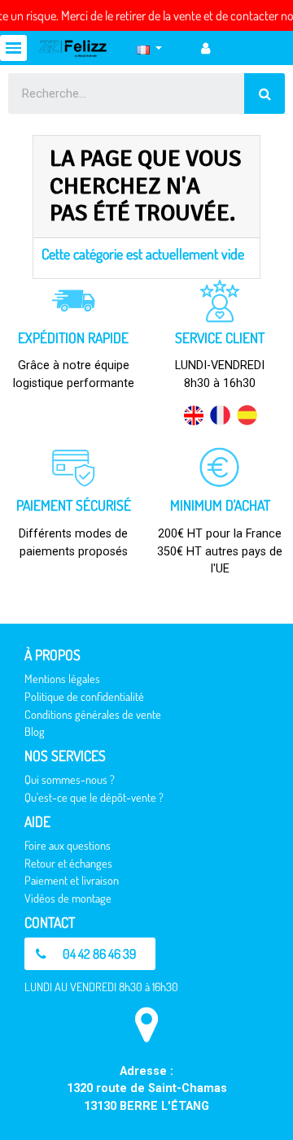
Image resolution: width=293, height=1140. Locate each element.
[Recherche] (264, 93)
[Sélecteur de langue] (149, 48)
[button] (89, 954)
